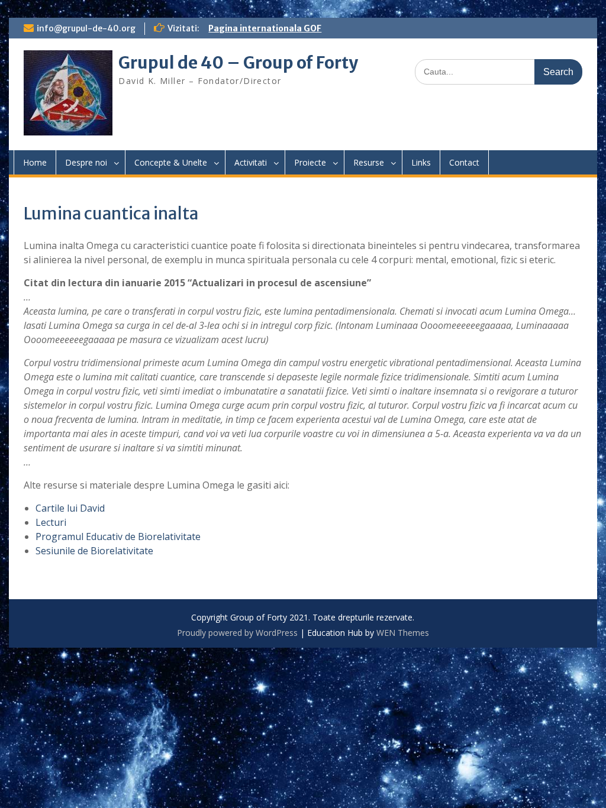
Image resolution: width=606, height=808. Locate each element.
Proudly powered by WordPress (237, 632)
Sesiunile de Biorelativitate (94, 550)
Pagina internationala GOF (264, 28)
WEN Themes (402, 632)
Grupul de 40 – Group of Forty (238, 62)
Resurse (368, 162)
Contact (464, 162)
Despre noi (86, 162)
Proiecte (310, 162)
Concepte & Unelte (170, 162)
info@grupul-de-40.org (86, 28)
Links (421, 162)
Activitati (250, 162)
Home (35, 162)
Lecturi (51, 522)
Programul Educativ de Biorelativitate (118, 536)
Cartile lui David (70, 508)
